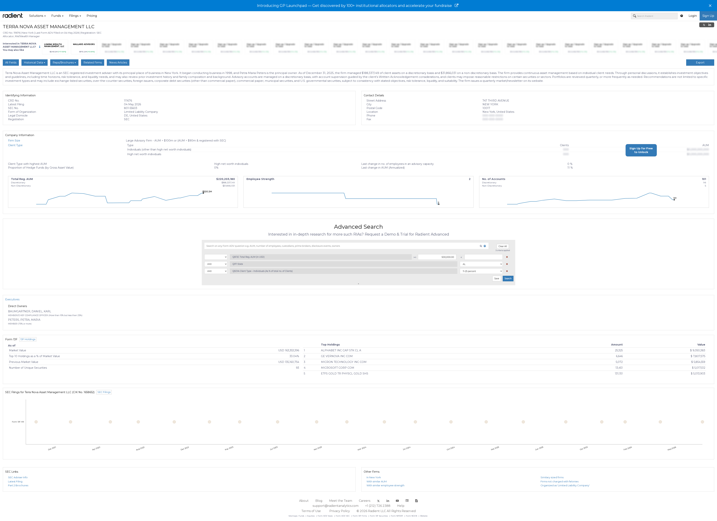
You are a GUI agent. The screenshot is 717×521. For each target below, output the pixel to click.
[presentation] (44, 48)
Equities (311, 516)
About (304, 501)
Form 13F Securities (379, 516)
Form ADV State (325, 516)
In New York (374, 477)
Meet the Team (340, 501)
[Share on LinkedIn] (709, 25)
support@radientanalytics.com (335, 506)
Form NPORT (397, 516)
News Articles (118, 62)
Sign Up (708, 16)
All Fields (10, 62)
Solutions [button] (36, 16)
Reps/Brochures (64, 62)
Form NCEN (412, 516)
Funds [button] (56, 16)
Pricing (92, 16)
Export (700, 62)
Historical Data (34, 62)
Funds (302, 516)
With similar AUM (377, 481)
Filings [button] (74, 16)
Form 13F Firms (360, 516)
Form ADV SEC (343, 516)
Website (424, 516)
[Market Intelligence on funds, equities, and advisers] (13, 16)
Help (400, 506)
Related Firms (92, 62)
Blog (318, 501)
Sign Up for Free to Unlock (641, 150)
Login (693, 16)
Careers (364, 501)
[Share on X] (704, 25)
